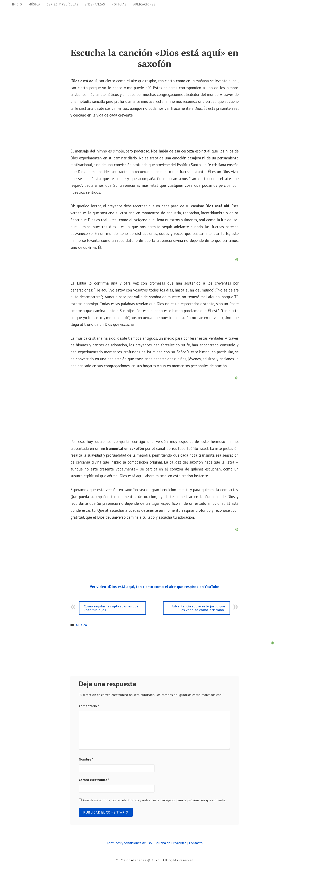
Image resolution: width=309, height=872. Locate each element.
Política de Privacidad (170, 843)
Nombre (86, 759)
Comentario (89, 706)
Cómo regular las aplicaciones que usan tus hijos (111, 608)
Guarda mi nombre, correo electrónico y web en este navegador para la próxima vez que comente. (154, 800)
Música (34, 4)
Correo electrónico (94, 779)
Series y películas (62, 4)
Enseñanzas (95, 4)
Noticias (119, 4)
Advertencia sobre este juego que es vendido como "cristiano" (198, 608)
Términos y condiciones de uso (129, 843)
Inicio (17, 4)
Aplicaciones (144, 4)
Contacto (196, 843)
